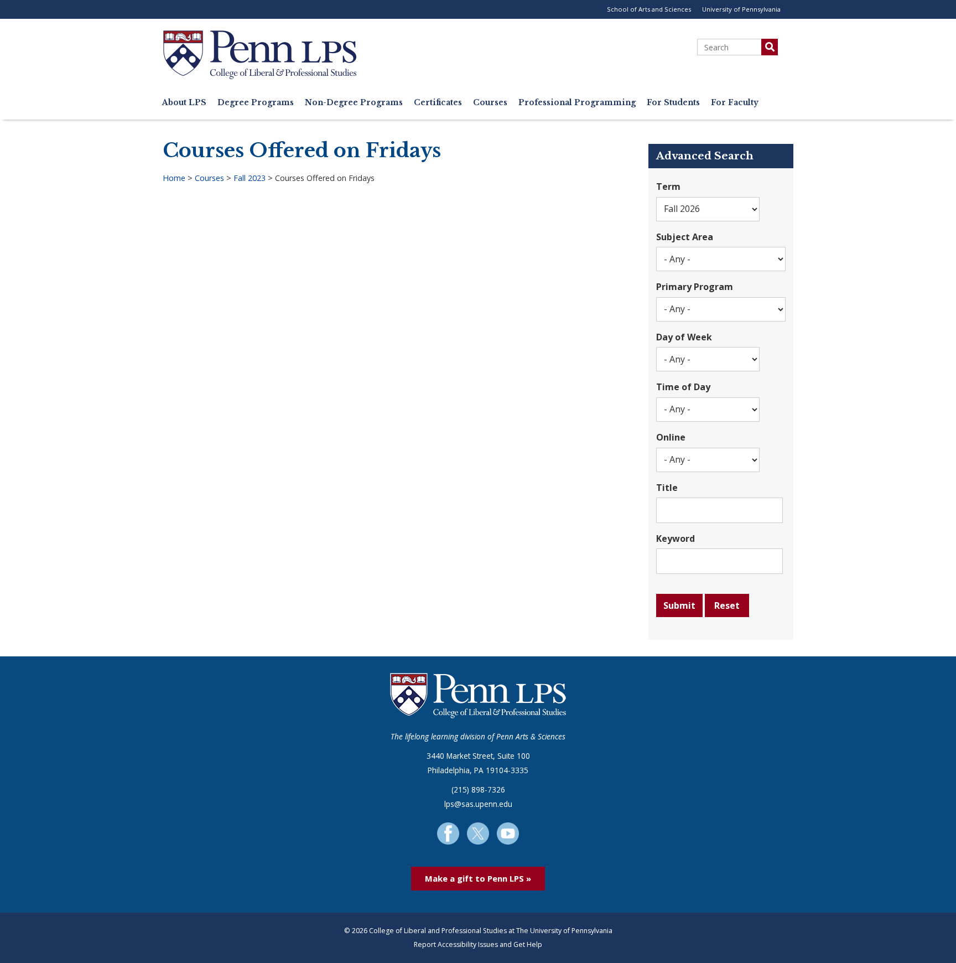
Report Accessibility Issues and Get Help (478, 944)
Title (667, 488)
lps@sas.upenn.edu (478, 804)
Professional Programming (577, 102)
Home (174, 178)
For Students (673, 102)
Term (668, 186)
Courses (490, 102)
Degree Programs (255, 102)
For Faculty (734, 102)
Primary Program (694, 287)
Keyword (675, 538)
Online (670, 437)
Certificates (438, 102)
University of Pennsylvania (741, 9)
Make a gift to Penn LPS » (478, 878)
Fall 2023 (249, 178)
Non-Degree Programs (354, 102)
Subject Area (684, 237)
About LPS (184, 102)
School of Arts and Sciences (649, 9)
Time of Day (683, 387)
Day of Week (684, 337)
